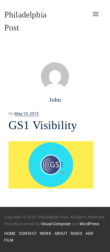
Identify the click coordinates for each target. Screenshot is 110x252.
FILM (9, 240)
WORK (45, 233)
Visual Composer (56, 224)
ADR (89, 233)
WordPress (89, 224)
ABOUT (60, 233)
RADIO (76, 233)
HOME (10, 233)
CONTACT (28, 233)
